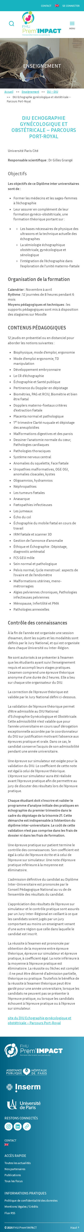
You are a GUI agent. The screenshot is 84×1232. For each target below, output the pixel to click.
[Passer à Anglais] (57, 5)
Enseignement (30, 91)
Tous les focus (13, 1181)
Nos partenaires (14, 1169)
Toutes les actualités (17, 1163)
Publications (12, 1175)
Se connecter (71, 5)
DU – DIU (52, 91)
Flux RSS (9, 1213)
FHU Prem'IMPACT (25, 1227)
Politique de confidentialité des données (30, 1200)
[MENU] (72, 23)
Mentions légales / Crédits (21, 1206)
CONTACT (46, 5)
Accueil (8, 91)
